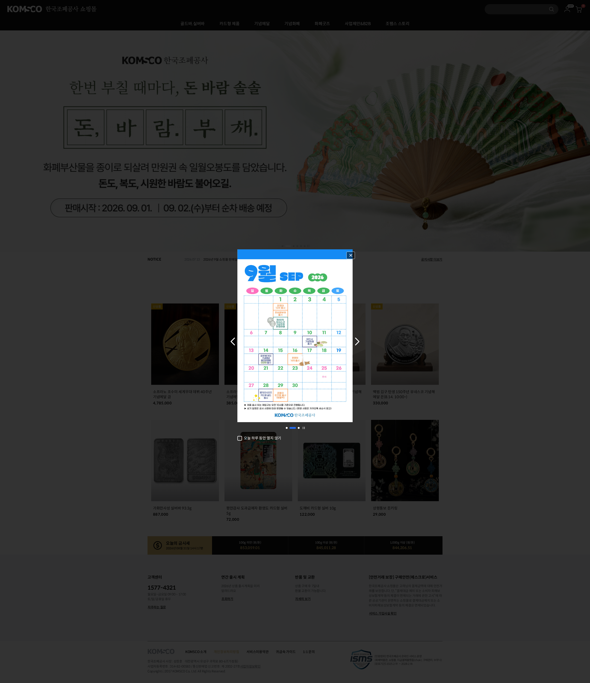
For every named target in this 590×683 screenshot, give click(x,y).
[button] (232, 341)
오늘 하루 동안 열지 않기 (262, 438)
